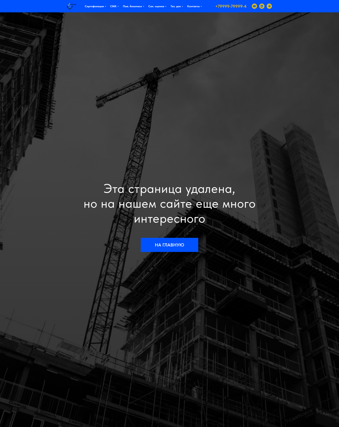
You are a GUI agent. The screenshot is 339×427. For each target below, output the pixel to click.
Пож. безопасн (132, 6)
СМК (113, 6)
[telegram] (269, 6)
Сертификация (94, 6)
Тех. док (176, 6)
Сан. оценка (156, 6)
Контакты (193, 6)
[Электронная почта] (254, 6)
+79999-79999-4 (230, 6)
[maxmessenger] (261, 6)
